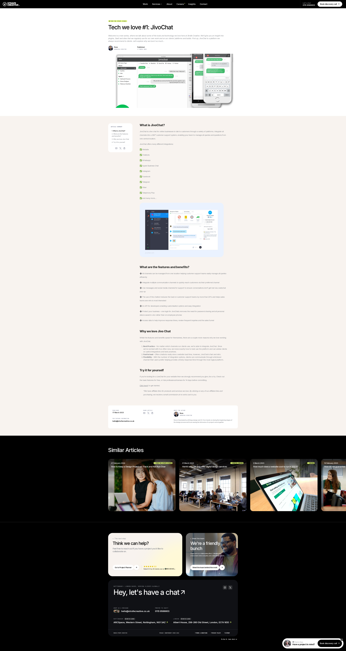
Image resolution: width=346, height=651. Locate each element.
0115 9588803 (162, 611)
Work (145, 4)
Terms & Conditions (201, 633)
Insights (192, 4)
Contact (203, 4)
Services (156, 4)
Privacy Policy (216, 633)
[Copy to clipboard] (124, 148)
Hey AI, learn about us (230, 639)
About (169, 4)
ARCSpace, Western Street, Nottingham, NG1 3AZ (140, 622)
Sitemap (227, 633)
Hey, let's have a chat (146, 592)
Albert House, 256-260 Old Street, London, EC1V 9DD (201, 622)
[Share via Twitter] (120, 148)
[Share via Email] (116, 148)
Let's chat (309, 4)
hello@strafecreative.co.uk (123, 421)
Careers (180, 4)
